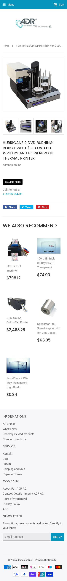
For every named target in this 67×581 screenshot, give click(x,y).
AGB (5, 509)
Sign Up (57, 536)
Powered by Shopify (45, 560)
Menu (10, 4)
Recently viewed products (18, 434)
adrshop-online (24, 560)
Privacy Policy (11, 504)
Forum (7, 464)
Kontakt (7, 453)
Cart (61, 4)
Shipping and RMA (14, 469)
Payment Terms (12, 474)
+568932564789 (12, 194)
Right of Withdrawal (15, 498)
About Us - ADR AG (14, 488)
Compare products (14, 439)
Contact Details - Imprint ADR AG (23, 493)
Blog (5, 459)
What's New (10, 429)
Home (6, 45)
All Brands (9, 424)
